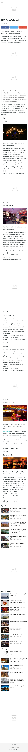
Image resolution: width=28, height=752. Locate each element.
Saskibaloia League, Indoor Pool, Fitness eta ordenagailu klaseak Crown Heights (18, 531)
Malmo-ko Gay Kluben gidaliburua (18, 686)
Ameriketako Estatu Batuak (6, 16)
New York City (21, 16)
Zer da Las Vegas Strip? (16, 641)
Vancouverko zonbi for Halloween (18, 621)
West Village (6, 431)
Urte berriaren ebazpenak (16, 628)
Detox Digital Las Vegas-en (16, 672)
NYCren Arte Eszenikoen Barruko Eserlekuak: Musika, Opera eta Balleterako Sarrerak (18, 524)
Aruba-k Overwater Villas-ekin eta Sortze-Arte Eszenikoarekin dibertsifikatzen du (18, 660)
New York (15, 16)
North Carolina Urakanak (16, 635)
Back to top (14, 744)
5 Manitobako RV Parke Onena (17, 614)
